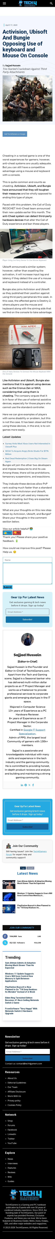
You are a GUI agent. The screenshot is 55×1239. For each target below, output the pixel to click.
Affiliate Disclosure (17, 1091)
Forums (11, 1125)
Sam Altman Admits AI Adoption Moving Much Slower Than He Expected (34, 882)
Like (39, 936)
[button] (51, 3)
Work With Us (14, 1096)
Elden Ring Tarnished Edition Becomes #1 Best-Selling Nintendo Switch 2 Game (22, 1000)
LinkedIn (12, 1134)
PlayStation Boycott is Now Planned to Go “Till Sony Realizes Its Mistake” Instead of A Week (21, 989)
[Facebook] (13, 142)
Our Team (12, 1087)
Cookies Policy (14, 1105)
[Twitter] (19, 142)
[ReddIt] (30, 142)
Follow (37, 943)
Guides (11, 1181)
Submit (8, 587)
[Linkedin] (22, 785)
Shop (10, 1120)
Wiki (10, 1176)
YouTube (12, 1143)
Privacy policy (14, 1100)
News (10, 1159)
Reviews (11, 1172)
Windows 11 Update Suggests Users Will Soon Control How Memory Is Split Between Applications (19, 977)
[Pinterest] (25, 785)
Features (12, 1167)
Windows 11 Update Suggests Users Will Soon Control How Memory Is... (34, 894)
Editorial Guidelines (17, 1082)
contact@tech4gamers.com (29, 1063)
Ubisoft (30, 868)
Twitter (11, 1138)
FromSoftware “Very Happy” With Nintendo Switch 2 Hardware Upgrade (21, 1011)
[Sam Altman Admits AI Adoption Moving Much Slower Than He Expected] (9, 884)
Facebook (12, 1129)
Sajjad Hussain (12, 65)
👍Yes (7, 532)
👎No (17, 532)
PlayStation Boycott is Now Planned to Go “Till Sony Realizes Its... (34, 906)
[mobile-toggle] (4, 3)
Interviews (13, 1163)
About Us (12, 1078)
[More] (37, 142)
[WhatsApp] (25, 142)
